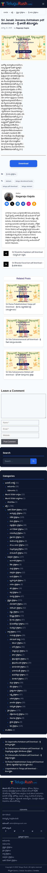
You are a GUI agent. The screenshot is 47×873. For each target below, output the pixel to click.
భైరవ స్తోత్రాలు (15, 722)
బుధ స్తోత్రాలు (14, 576)
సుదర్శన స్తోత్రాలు (16, 628)
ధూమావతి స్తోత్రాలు (19, 667)
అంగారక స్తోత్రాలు (16, 561)
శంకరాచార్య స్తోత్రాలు (17, 541)
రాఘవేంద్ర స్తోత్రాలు (16, 533)
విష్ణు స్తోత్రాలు (14, 612)
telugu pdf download (10, 186)
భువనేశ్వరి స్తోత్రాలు (19, 675)
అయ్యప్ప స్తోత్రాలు (16, 513)
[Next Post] (6, 264)
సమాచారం (11, 490)
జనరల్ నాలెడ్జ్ (10, 483)
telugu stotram (27, 186)
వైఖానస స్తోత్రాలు (16, 537)
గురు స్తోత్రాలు (14, 521)
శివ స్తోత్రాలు (14, 726)
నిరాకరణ (36, 871)
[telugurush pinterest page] (23, 831)
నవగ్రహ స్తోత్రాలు (13, 557)
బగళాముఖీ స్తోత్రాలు (19, 671)
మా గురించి (6, 815)
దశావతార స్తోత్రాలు (16, 604)
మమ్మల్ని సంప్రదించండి (10, 818)
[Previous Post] (6, 253)
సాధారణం (11, 502)
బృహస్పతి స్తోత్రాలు (16, 580)
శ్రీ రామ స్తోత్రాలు (33, 12)
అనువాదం (11, 486)
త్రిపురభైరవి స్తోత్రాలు (19, 659)
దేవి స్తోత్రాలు (14, 687)
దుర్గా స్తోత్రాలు (15, 683)
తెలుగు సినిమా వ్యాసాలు (14, 498)
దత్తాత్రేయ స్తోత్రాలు (16, 525)
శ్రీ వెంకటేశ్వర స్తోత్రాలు (17, 624)
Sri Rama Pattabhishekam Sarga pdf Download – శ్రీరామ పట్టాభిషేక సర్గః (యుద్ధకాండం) (20, 307)
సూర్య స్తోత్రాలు (15, 596)
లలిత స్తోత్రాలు (15, 699)
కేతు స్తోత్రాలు (14, 565)
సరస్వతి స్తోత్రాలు (16, 706)
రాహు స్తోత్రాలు (15, 584)
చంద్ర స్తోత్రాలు (14, 568)
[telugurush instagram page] (41, 831)
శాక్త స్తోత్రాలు (11, 632)
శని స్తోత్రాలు (14, 588)
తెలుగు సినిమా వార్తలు (13, 494)
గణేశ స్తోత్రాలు (14, 517)
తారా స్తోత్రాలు (17, 655)
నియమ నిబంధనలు (25, 871)
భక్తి (12, 12)
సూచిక (6, 12)
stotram (8, 181)
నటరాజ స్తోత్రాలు (16, 718)
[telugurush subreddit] (32, 831)
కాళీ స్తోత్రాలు (16, 647)
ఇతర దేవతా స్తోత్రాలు (14, 510)
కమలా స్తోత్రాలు (17, 643)
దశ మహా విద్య (15, 639)
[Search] (33, 461)
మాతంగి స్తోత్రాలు (18, 679)
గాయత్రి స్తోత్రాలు (15, 635)
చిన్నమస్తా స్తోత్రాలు (18, 651)
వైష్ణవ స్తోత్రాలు (20, 12)
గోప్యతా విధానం (13, 871)
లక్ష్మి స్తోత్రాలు (14, 695)
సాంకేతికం (8, 730)
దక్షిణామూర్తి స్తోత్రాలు (17, 714)
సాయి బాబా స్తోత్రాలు (17, 545)
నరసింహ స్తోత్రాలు (16, 608)
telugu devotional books (24, 181)
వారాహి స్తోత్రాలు (15, 702)
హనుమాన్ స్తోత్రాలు (16, 553)
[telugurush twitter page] (14, 831)
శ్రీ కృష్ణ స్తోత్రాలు (15, 616)
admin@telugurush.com (18, 823)
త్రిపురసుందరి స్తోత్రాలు (20, 663)
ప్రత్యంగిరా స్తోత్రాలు (16, 691)
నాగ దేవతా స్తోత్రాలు (17, 529)
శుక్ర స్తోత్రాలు (14, 592)
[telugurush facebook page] (5, 831)
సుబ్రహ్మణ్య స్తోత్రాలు (17, 549)
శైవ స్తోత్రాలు (11, 710)
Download (23, 163)
